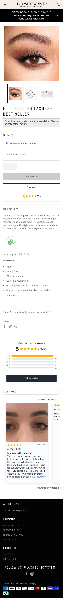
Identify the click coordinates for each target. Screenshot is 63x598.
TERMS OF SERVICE (13, 534)
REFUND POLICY (11, 525)
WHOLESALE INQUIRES (14, 510)
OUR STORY (9, 554)
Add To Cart (31, 176)
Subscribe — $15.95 (18, 154)
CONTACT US (9, 539)
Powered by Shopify (28, 583)
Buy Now (31, 187)
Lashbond (14, 583)
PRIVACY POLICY (11, 530)
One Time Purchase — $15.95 (22, 144)
